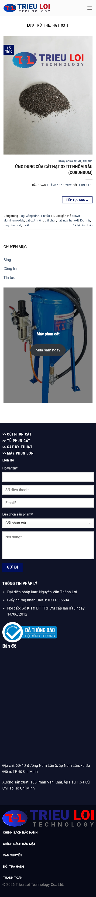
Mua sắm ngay (48, 350)
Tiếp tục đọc (77, 200)
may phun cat (12, 225)
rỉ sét (26, 225)
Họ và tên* (9, 468)
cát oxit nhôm (34, 220)
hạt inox (63, 220)
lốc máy (85, 220)
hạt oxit (74, 220)
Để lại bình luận (82, 225)
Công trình (73, 161)
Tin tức (88, 161)
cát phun (50, 220)
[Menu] (90, 8)
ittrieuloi (85, 185)
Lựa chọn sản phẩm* (17, 514)
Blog (61, 161)
